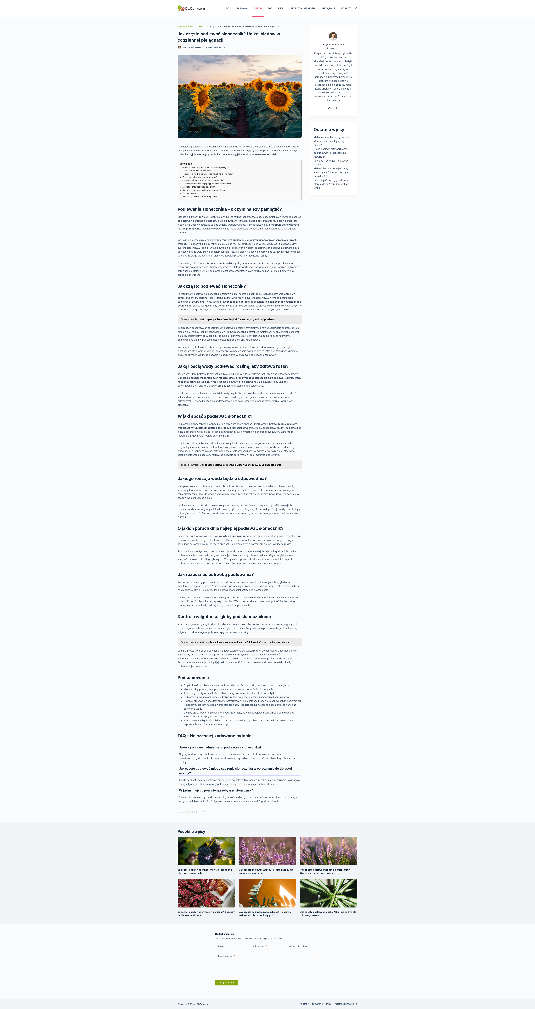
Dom (229, 8)
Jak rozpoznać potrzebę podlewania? (199, 187)
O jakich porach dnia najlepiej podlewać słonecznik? (207, 183)
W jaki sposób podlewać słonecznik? (200, 177)
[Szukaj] (356, 8)
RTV (280, 8)
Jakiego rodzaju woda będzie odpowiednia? (203, 180)
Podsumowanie (190, 193)
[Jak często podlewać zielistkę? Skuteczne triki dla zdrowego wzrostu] (328, 893)
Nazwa (221, 946)
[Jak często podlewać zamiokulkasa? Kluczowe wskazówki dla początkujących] (267, 893)
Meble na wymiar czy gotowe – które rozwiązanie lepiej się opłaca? (331, 141)
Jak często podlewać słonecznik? (198, 170)
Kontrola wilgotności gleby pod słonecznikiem (204, 190)
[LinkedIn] (336, 108)
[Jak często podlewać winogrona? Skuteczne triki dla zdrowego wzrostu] (206, 851)
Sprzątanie (328, 8)
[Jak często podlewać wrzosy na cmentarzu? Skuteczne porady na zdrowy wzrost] (328, 851)
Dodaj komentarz (226, 956)
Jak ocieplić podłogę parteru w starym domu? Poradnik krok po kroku (331, 184)
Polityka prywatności (346, 1004)
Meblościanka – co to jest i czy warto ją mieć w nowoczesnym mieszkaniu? (331, 172)
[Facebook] (329, 108)
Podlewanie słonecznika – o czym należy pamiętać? (206, 167)
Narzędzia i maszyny (302, 8)
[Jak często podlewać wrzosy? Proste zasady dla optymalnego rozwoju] (267, 851)
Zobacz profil (333, 48)
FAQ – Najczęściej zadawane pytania (200, 196)
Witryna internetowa (298, 946)
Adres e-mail (260, 946)
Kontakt (304, 1004)
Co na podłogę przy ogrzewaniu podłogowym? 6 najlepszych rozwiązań (331, 153)
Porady (346, 8)
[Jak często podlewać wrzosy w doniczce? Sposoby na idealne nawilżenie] (206, 893)
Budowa (242, 8)
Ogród (258, 8)
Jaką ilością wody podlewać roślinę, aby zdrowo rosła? (207, 174)
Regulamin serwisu (321, 1004)
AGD (270, 8)
